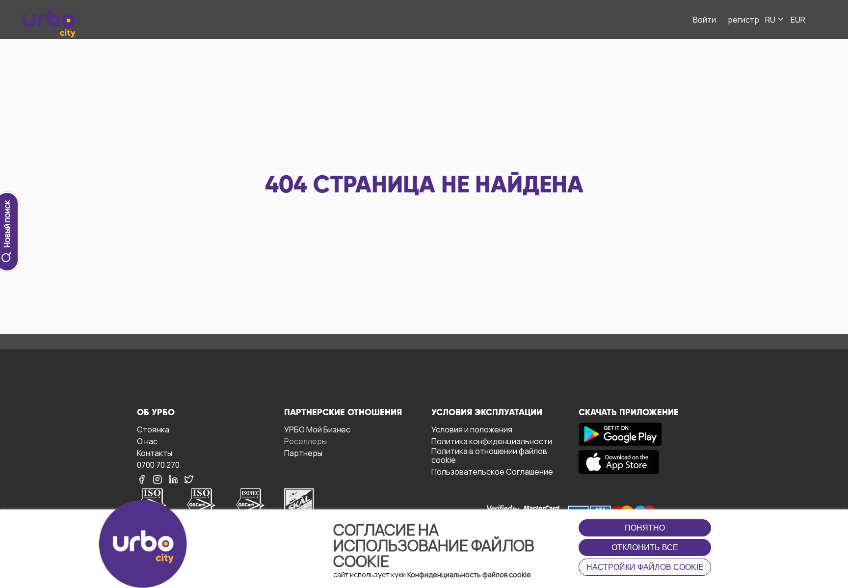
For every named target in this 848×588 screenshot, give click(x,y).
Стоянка (153, 429)
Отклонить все (644, 547)
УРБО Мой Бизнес (317, 429)
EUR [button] (798, 19)
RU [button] (771, 19)
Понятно (645, 528)
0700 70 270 (158, 464)
